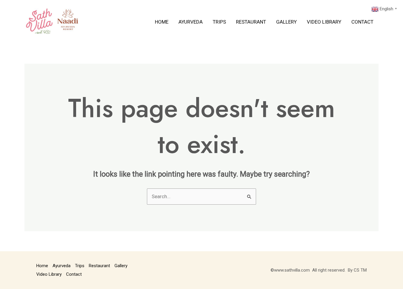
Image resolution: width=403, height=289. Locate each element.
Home (161, 22)
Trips (219, 22)
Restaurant (251, 22)
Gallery (286, 22)
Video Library (324, 22)
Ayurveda (190, 22)
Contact (362, 22)
